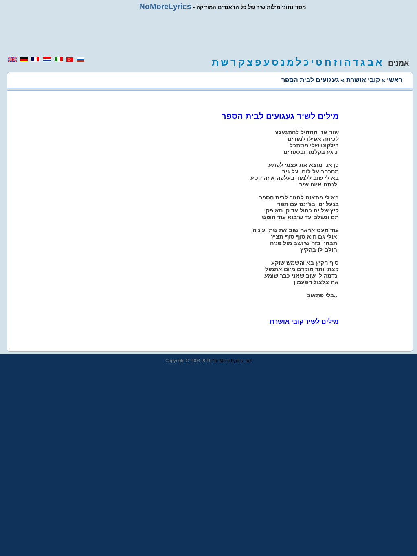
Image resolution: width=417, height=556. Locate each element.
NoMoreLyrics (165, 6)
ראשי (394, 80)
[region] (208, 33)
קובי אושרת (363, 80)
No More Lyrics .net (232, 360)
